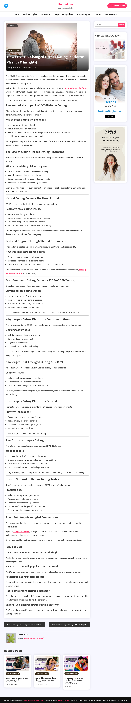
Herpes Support (84, 14)
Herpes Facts (83, 700)
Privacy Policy (122, 700)
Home (16, 14)
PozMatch (45, 14)
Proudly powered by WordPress (33, 700)
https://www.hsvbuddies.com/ (34, 638)
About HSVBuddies (95, 700)
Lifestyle (74, 700)
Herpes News (111, 14)
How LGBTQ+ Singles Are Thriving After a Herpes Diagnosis (73, 680)
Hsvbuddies (65, 4)
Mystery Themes (63, 700)
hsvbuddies (27, 68)
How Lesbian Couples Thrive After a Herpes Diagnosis (45, 679)
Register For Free (118, 5)
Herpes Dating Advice (63, 14)
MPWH (98, 14)
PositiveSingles (30, 14)
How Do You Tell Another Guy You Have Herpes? (17, 679)
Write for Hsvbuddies (109, 700)
